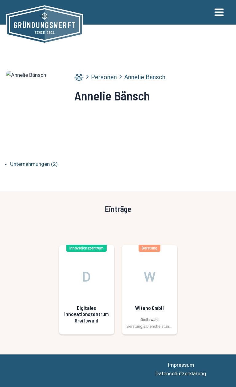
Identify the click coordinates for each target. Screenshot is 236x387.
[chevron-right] (87, 76)
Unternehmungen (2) (34, 164)
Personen (104, 77)
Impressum (181, 365)
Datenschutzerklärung (180, 373)
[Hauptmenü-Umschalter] (219, 12)
